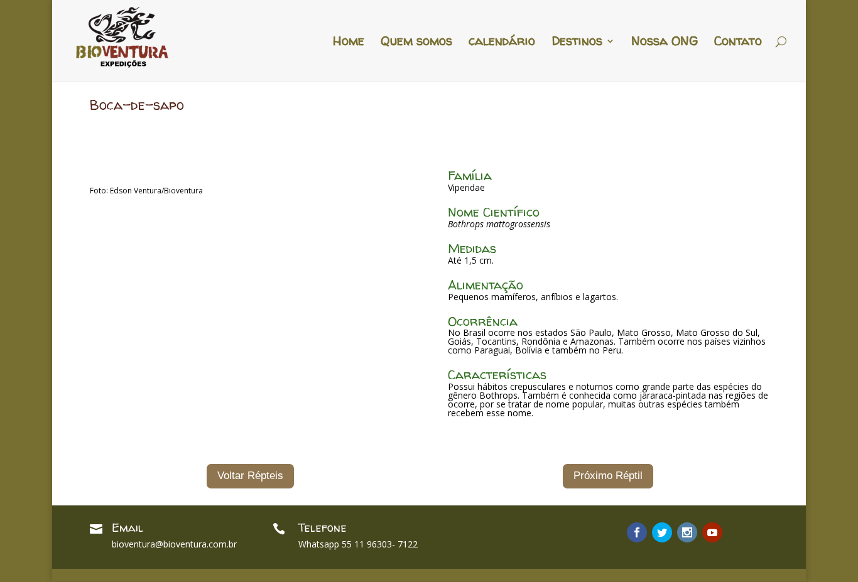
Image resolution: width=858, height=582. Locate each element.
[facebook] (637, 532)
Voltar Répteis (250, 476)
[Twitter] (662, 532)
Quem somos (416, 42)
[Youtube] (712, 532)
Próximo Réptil (608, 476)
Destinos (576, 42)
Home (348, 42)
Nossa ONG (664, 42)
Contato (738, 42)
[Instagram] (687, 532)
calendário (502, 42)
